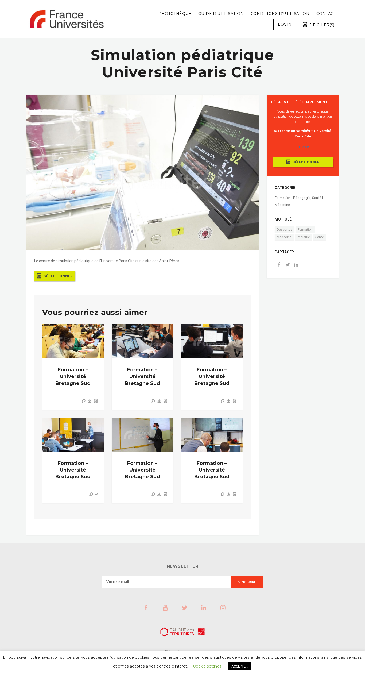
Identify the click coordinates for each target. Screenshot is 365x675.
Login (285, 24)
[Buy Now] (89, 401)
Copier (302, 147)
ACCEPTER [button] (239, 666)
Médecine (284, 237)
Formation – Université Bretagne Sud (73, 376)
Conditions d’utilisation (280, 13)
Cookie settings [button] (207, 666)
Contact (326, 13)
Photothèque (174, 13)
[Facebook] (279, 265)
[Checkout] (96, 494)
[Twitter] (287, 265)
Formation (305, 230)
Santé (319, 237)
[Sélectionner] (95, 401)
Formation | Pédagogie (292, 198)
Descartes (284, 230)
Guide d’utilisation (221, 13)
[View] (83, 401)
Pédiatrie (303, 237)
